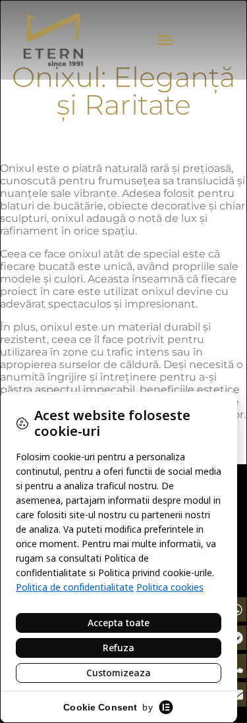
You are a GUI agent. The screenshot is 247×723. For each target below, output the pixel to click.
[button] (164, 40)
